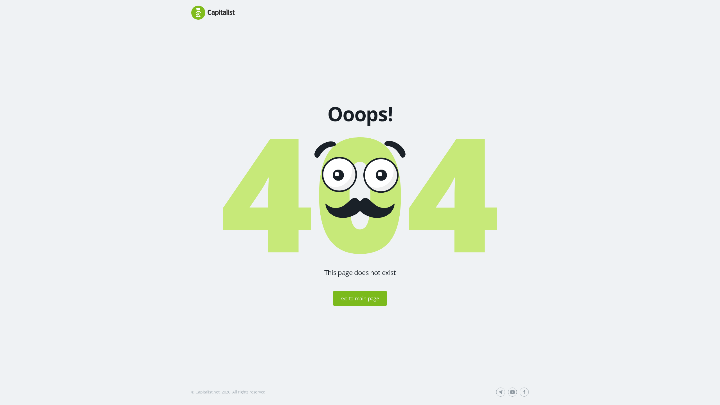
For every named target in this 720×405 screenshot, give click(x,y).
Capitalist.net (207, 392)
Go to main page (360, 298)
